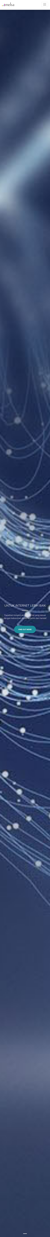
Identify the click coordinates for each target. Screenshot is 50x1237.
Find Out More (25, 629)
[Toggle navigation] (44, 4)
